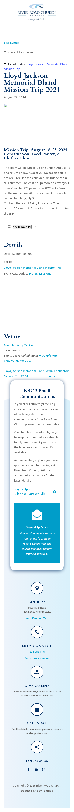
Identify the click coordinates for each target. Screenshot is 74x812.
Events (33, 273)
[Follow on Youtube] (36, 770)
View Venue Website (17, 360)
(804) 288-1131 (37, 651)
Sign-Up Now (37, 527)
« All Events (11, 42)
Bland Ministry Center (18, 345)
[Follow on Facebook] (28, 770)
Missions (45, 273)
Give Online (37, 686)
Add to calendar (22, 226)
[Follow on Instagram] (44, 770)
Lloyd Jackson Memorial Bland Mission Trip (32, 267)
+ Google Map (48, 355)
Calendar (37, 723)
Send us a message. (37, 658)
